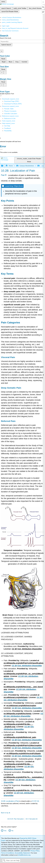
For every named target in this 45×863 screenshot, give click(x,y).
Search (4, 860)
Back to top (4, 813)
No (12, 830)
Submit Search (6, 44)
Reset (3, 58)
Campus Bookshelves (26, 166)
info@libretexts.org (23, 855)
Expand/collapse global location (43, 165)
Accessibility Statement (22, 853)
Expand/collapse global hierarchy (3, 165)
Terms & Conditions (7, 853)
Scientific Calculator (10, 113)
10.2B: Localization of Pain (10, 801)
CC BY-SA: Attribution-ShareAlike (27, 666)
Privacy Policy (34, 851)
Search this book (5, 38)
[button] (7, 128)
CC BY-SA (35, 801)
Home (10, 166)
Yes (5, 830)
